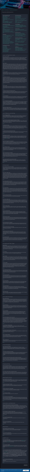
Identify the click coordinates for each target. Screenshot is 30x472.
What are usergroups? (18, 17)
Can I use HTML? (5, 46)
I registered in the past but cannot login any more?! (8, 20)
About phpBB (8, 441)
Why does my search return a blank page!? (20, 34)
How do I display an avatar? (6, 30)
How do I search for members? (19, 35)
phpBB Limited (23, 440)
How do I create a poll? (5, 37)
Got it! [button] (26, 470)
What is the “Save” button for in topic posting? (8, 42)
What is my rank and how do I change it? (8, 31)
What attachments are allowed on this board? (20, 44)
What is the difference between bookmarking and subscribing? (20, 39)
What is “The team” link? (18, 22)
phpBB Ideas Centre (11, 446)
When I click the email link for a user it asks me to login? (9, 32)
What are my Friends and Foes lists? (19, 29)
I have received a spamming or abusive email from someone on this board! (20, 26)
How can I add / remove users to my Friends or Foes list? (21, 30)
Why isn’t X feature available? (18, 48)
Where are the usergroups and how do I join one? (20, 18)
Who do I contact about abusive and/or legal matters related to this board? (20, 49)
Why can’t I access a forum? (6, 39)
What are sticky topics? (5, 50)
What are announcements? (6, 49)
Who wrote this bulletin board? (19, 47)
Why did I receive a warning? (6, 40)
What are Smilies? (5, 47)
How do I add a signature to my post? (7, 36)
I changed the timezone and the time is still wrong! (8, 28)
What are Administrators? (18, 16)
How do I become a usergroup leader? (20, 19)
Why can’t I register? (5, 17)
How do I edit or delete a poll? (6, 38)
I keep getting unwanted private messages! (20, 25)
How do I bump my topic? (6, 43)
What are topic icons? (5, 51)
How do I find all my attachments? (19, 45)
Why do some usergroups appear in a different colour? (21, 20)
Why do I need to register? (6, 16)
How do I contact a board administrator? (20, 50)
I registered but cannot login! (6, 18)
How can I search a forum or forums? (19, 33)
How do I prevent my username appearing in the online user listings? (9, 26)
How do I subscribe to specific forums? (20, 41)
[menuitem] (6, 1)
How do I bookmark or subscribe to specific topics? (20, 40)
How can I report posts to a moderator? (8, 41)
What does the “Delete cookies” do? (7, 22)
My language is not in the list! (6, 29)
